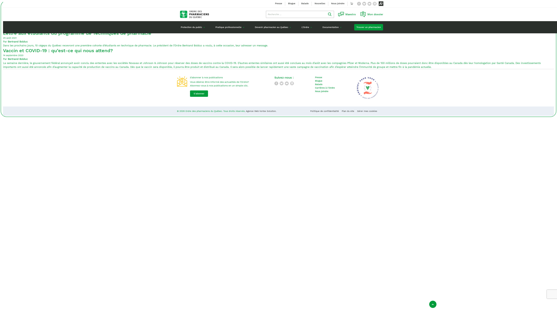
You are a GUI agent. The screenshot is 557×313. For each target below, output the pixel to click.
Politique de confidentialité (324, 111)
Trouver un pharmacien (368, 27)
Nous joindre (337, 3)
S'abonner (199, 93)
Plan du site (348, 111)
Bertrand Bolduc (18, 41)
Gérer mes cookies (367, 111)
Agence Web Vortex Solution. (261, 111)
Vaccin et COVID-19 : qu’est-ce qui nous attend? (58, 50)
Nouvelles (320, 3)
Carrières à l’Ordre (325, 88)
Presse (278, 3)
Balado (305, 3)
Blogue (291, 3)
